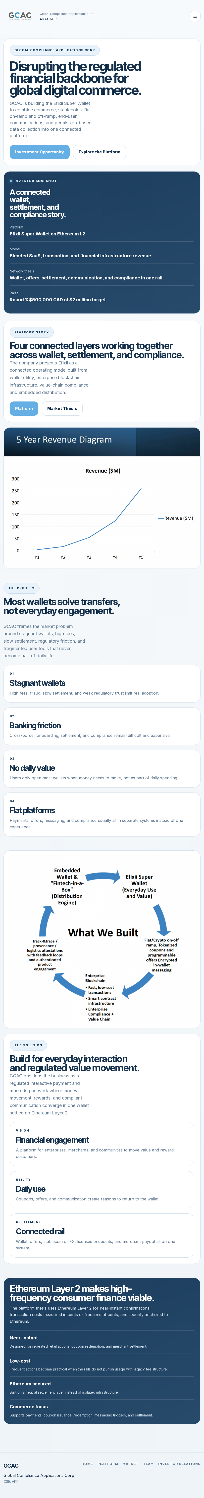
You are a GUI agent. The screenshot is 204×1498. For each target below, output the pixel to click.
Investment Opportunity (39, 151)
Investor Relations (179, 1464)
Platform (24, 408)
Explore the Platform (99, 151)
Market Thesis (62, 408)
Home (87, 1464)
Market (131, 1464)
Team (148, 1464)
